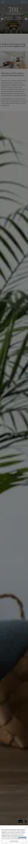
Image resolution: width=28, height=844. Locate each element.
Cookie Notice (22, 838)
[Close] (26, 827)
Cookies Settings (14, 841)
